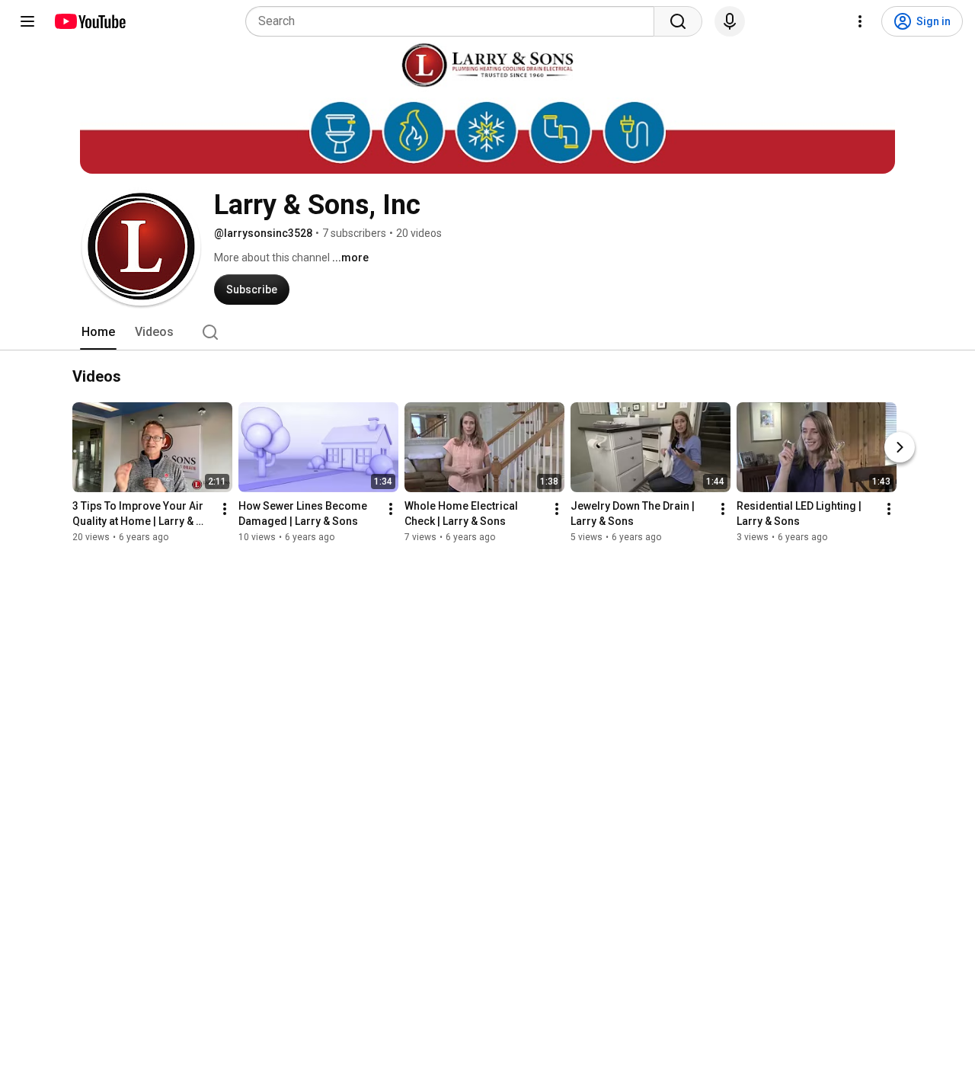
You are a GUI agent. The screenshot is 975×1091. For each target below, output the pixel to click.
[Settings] (860, 21)
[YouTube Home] (89, 21)
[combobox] (454, 21)
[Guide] (27, 21)
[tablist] (487, 332)
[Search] (678, 21)
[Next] (899, 448)
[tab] (98, 332)
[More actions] (224, 509)
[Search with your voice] (729, 21)
